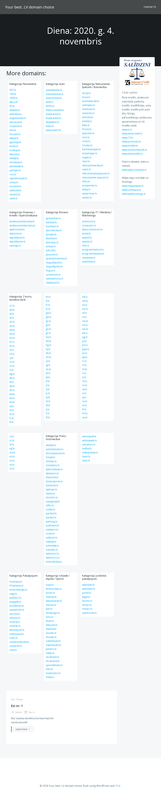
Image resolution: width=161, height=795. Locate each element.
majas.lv (86, 157)
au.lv (12, 325)
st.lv (84, 405)
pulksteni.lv (52, 525)
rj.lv (84, 377)
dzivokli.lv (87, 117)
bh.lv (12, 333)
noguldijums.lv (54, 266)
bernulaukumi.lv (55, 453)
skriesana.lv (53, 661)
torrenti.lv (15, 186)
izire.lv (85, 137)
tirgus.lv (50, 270)
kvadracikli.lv (53, 114)
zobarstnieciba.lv (19, 642)
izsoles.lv (87, 145)
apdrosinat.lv (17, 229)
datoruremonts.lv (92, 229)
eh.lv (12, 402)
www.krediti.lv (130, 145)
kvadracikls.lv (53, 118)
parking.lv (51, 521)
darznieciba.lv (54, 230)
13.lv (117, 785)
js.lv (48, 393)
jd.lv (48, 377)
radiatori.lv (52, 529)
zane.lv (13, 198)
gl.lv (48, 325)
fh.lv (48, 297)
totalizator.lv (53, 673)
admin (18, 712)
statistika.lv (88, 261)
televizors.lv (53, 557)
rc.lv (84, 361)
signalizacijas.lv (18, 178)
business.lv (52, 226)
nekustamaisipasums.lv (95, 173)
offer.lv (50, 505)
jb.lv (48, 373)
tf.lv (84, 409)
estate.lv (87, 121)
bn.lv (12, 338)
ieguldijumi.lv (17, 237)
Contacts (150, 7)
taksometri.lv (53, 130)
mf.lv (85, 297)
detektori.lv (52, 473)
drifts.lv (50, 106)
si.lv (84, 393)
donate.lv (51, 234)
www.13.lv (127, 137)
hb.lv (48, 341)
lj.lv (47, 409)
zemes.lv (87, 197)
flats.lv (85, 125)
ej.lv (11, 406)
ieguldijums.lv (17, 241)
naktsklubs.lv (53, 645)
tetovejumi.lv (16, 630)
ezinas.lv (51, 246)
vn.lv (12, 456)
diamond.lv (52, 477)
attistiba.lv (15, 114)
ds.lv (11, 390)
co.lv (11, 366)
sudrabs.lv (52, 549)
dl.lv (11, 382)
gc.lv (48, 321)
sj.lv (84, 397)
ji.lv (47, 385)
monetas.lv (15, 162)
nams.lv (86, 169)
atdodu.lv (14, 110)
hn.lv (48, 357)
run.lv (12, 174)
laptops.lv (51, 489)
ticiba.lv (13, 182)
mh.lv (85, 301)
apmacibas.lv (53, 218)
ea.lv (12, 394)
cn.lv (11, 362)
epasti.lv (87, 237)
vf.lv (11, 444)
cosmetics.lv (53, 465)
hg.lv (48, 345)
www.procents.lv (131, 141)
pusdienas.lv (16, 605)
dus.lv (12, 130)
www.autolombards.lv (134, 149)
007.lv (12, 90)
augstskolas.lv (17, 118)
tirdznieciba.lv (54, 561)
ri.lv (84, 373)
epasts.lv (87, 241)
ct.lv (11, 370)
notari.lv (87, 605)
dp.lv (12, 386)
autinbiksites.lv (54, 449)
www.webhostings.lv (134, 193)
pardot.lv (51, 517)
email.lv (86, 233)
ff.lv (11, 422)
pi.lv (84, 341)
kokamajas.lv (89, 153)
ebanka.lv (51, 238)
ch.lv (11, 354)
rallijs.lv (50, 653)
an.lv (12, 321)
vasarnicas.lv (89, 193)
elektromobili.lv (55, 110)
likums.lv (87, 600)
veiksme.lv (15, 190)
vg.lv (12, 448)
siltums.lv (14, 617)
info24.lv (51, 250)
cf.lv (11, 350)
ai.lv (11, 313)
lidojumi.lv (51, 625)
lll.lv (48, 417)
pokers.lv (51, 649)
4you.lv (13, 102)
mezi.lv (86, 161)
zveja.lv (50, 677)
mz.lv (85, 309)
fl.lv (48, 301)
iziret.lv (86, 141)
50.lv (12, 106)
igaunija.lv (15, 142)
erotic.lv (50, 592)
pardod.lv (51, 513)
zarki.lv (86, 456)
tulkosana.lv (16, 634)
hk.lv (48, 353)
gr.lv (48, 333)
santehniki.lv (16, 609)
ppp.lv (85, 349)
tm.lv (85, 413)
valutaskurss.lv (54, 278)
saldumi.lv (51, 537)
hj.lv (48, 349)
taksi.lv (50, 126)
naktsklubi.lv (53, 641)
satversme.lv (89, 613)
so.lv (84, 401)
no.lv (85, 325)
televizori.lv (52, 553)
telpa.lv (86, 189)
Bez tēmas (17, 699)
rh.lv (84, 369)
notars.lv (87, 608)
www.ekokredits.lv (132, 153)
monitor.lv (52, 497)
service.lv (14, 614)
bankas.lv (51, 222)
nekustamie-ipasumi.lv (95, 177)
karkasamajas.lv (91, 149)
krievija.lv (14, 150)
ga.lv (48, 313)
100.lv (12, 94)
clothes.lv (51, 461)
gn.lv (48, 329)
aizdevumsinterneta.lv (22, 225)
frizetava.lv (15, 581)
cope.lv (50, 584)
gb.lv (48, 317)
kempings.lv (53, 613)
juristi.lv (86, 592)
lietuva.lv (14, 154)
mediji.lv (14, 158)
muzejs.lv (51, 637)
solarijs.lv (14, 625)
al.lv (11, 317)
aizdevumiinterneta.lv (22, 221)
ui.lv (11, 436)
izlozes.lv (51, 605)
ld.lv (48, 405)
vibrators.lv (88, 444)
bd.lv (12, 330)
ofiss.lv (86, 181)
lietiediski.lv (52, 122)
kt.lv (48, 401)
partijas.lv (15, 170)
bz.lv (12, 346)
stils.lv (49, 669)
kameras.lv (52, 485)
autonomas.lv (54, 98)
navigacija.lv (53, 501)
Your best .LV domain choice (29, 7)
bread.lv (50, 457)
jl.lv (47, 389)
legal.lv (86, 597)
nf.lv (84, 313)
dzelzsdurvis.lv (54, 481)
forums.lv (14, 134)
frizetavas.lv (16, 585)
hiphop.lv (51, 597)
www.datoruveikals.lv (134, 169)
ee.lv (12, 398)
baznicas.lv (15, 122)
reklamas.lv (88, 257)
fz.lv (48, 309)
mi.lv (84, 305)
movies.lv (51, 633)
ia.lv (48, 361)
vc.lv (11, 440)
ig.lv (48, 365)
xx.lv (11, 464)
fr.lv (48, 305)
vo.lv (12, 460)
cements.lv (88, 113)
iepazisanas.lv (54, 600)
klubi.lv (50, 621)
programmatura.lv (93, 249)
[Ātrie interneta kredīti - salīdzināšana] (137, 72)
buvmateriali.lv (90, 101)
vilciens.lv (14, 194)
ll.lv (47, 413)
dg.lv (12, 374)
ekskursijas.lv (53, 588)
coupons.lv (15, 126)
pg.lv (85, 337)
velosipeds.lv (89, 440)
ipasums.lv (88, 133)
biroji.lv (86, 93)
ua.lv (84, 417)
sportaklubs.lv (54, 665)
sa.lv (84, 389)
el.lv (11, 410)
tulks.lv (13, 638)
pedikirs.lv (15, 597)
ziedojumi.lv (52, 282)
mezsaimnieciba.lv (92, 165)
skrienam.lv (52, 657)
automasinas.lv (54, 94)
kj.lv (48, 397)
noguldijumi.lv (54, 262)
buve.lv (86, 97)
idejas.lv (14, 138)
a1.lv (12, 305)
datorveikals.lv (54, 469)
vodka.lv (87, 448)
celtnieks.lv (88, 105)
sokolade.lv (52, 545)
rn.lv (84, 385)
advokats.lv (88, 588)
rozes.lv (50, 533)
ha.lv (48, 337)
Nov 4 (31, 712)
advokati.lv (88, 584)
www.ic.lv (127, 129)
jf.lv (48, 381)
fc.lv (11, 418)
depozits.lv (15, 233)
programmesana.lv (93, 253)
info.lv (85, 245)
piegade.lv (15, 601)
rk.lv (84, 381)
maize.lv (50, 493)
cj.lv (11, 358)
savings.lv (15, 245)
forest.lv (87, 129)
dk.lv (12, 378)
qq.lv (84, 357)
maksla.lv (51, 629)
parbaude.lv (16, 166)
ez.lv (11, 414)
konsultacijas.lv (18, 589)
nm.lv (85, 321)
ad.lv (12, 309)
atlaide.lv (51, 445)
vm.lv (12, 452)
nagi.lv (13, 593)
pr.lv (84, 353)
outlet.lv (50, 509)
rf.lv (84, 365)
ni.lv (84, 317)
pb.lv (85, 333)
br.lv (11, 341)
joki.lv (49, 608)
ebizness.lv (52, 242)
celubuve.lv (88, 109)
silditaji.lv (51, 541)
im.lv (48, 369)
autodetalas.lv (54, 90)
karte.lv (13, 146)
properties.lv (89, 185)
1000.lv (13, 98)
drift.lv (49, 102)
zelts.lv (86, 460)
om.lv (85, 329)
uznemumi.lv (53, 274)
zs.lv (11, 468)
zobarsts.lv (15, 646)
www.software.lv (131, 190)
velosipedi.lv (89, 436)
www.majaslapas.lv (133, 185)
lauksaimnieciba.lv (56, 258)
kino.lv (49, 617)
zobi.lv (13, 650)
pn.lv (85, 345)
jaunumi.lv (52, 254)
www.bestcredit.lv (132, 133)
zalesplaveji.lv (90, 452)
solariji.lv (14, 622)
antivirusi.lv (88, 221)
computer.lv (89, 225)
